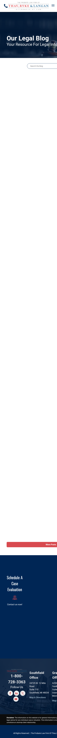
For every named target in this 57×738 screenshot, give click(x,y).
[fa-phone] (6, 8)
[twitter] (22, 693)
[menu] (53, 5)
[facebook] (10, 693)
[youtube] (16, 699)
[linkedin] (16, 693)
